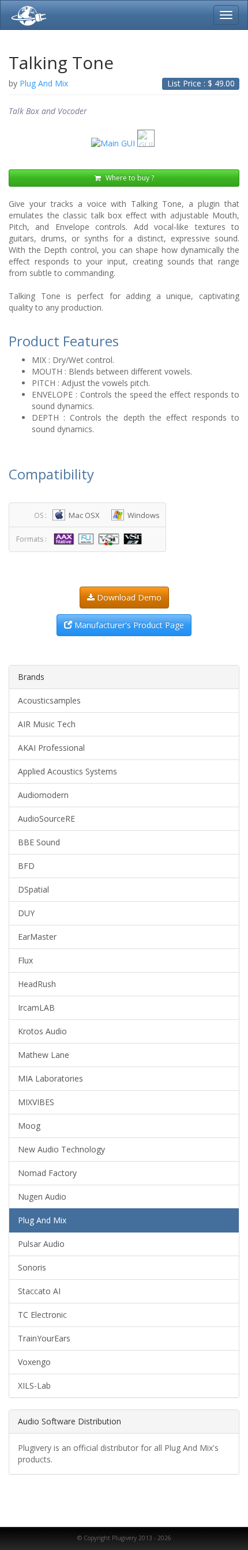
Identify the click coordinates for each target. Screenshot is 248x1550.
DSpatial (33, 889)
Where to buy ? (129, 178)
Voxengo (34, 1361)
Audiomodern (43, 794)
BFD (26, 865)
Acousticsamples (49, 700)
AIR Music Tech (47, 724)
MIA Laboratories (50, 1078)
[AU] (87, 538)
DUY (26, 913)
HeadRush (37, 983)
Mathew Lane (43, 1054)
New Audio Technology (61, 1149)
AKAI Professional (51, 747)
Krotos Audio (42, 1031)
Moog (29, 1125)
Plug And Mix (42, 1220)
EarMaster (37, 936)
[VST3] (134, 538)
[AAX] (65, 538)
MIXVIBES (36, 1102)
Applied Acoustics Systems (67, 771)
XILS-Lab (34, 1385)
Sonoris (32, 1267)
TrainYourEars (44, 1338)
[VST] (110, 538)
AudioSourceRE (46, 818)
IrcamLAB (36, 1007)
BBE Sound (39, 842)
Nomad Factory (47, 1172)
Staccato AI (39, 1291)
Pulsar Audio (41, 1243)
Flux (25, 960)
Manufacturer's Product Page (128, 624)
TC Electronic (42, 1314)
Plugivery (26, 15)
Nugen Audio (42, 1196)
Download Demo (128, 597)
